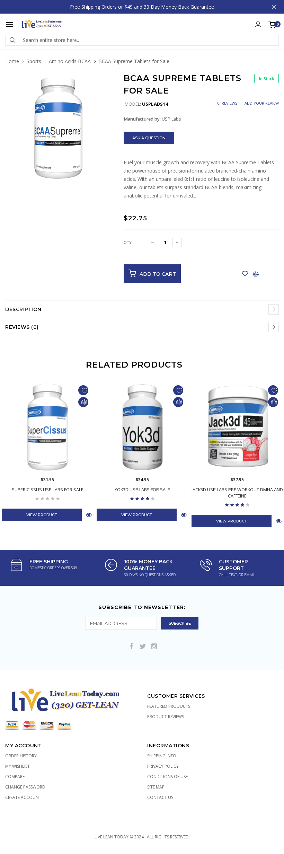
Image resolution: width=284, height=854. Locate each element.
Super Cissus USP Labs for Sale (47, 489)
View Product (41, 514)
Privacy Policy (163, 766)
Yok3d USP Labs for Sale (142, 489)
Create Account (23, 797)
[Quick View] (89, 514)
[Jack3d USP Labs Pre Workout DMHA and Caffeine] (237, 427)
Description (23, 309)
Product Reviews (165, 717)
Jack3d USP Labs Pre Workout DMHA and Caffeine (237, 492)
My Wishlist (17, 766)
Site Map (156, 787)
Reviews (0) (22, 327)
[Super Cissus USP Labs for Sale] (47, 427)
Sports (34, 61)
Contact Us (160, 797)
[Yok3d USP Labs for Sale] (142, 427)
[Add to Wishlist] (245, 274)
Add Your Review (262, 103)
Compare (15, 777)
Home (12, 61)
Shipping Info (161, 756)
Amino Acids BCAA (70, 61)
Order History (21, 756)
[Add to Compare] (255, 274)
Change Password (25, 787)
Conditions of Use (167, 777)
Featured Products (168, 706)
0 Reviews (227, 103)
